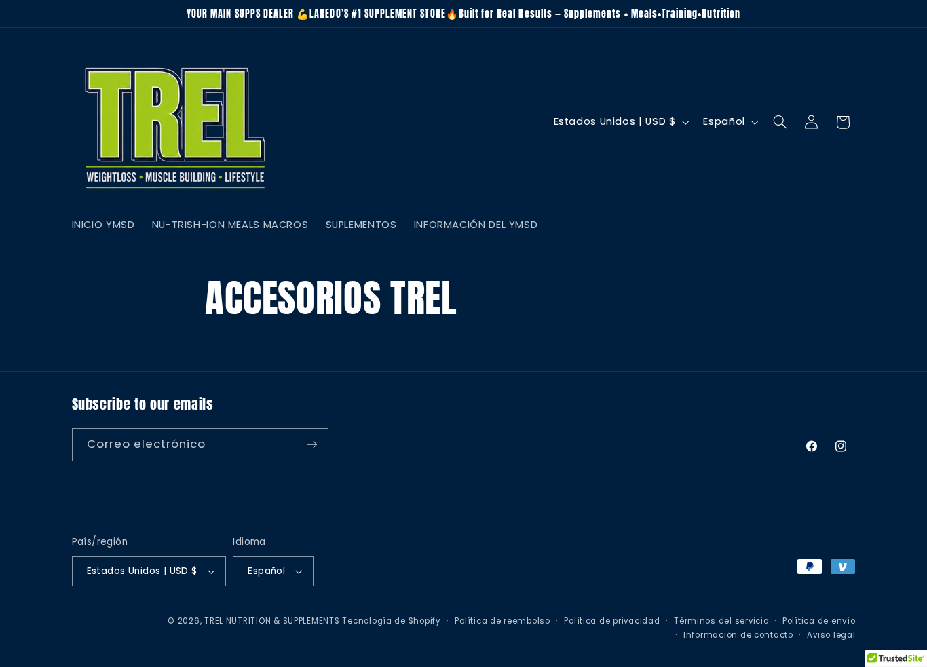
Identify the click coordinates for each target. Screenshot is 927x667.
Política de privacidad (612, 620)
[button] (779, 122)
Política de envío (819, 620)
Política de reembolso (502, 620)
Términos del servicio (721, 620)
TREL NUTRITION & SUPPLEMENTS (272, 620)
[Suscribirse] (311, 444)
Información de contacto (738, 635)
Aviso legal (831, 635)
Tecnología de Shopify (391, 620)
